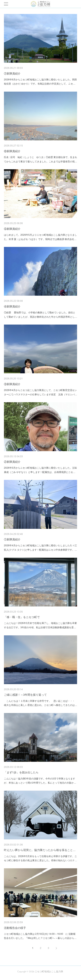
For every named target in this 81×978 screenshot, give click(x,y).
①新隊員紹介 (12, 539)
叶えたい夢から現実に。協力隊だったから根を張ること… (39, 850)
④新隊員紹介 (12, 306)
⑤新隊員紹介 (12, 229)
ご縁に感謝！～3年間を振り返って (25, 694)
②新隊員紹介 (12, 462)
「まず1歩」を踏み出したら (21, 772)
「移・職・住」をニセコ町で (22, 617)
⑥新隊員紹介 (12, 151)
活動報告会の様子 (15, 928)
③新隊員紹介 (12, 384)
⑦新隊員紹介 (12, 73)
